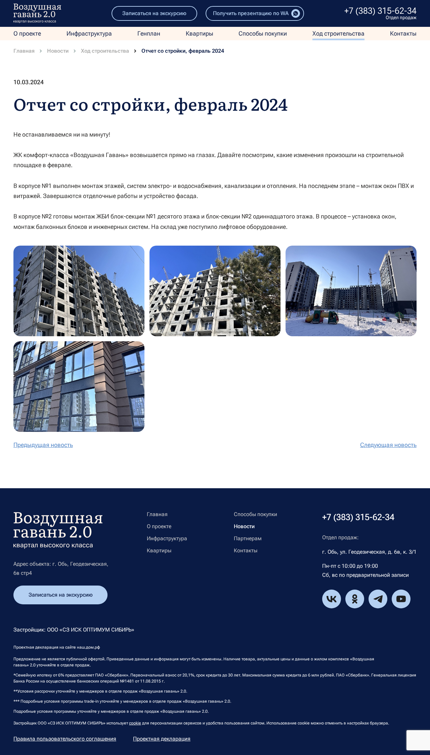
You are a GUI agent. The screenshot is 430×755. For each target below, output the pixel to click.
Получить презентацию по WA (251, 13)
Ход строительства (338, 33)
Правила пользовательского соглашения (64, 739)
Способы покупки (263, 33)
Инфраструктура (89, 33)
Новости (58, 51)
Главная (24, 51)
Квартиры (199, 33)
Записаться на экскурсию (154, 13)
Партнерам (248, 538)
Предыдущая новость (43, 445)
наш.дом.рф (88, 647)
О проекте (27, 33)
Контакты (403, 33)
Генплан (148, 33)
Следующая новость (388, 445)
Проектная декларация (161, 739)
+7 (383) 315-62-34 (380, 10)
